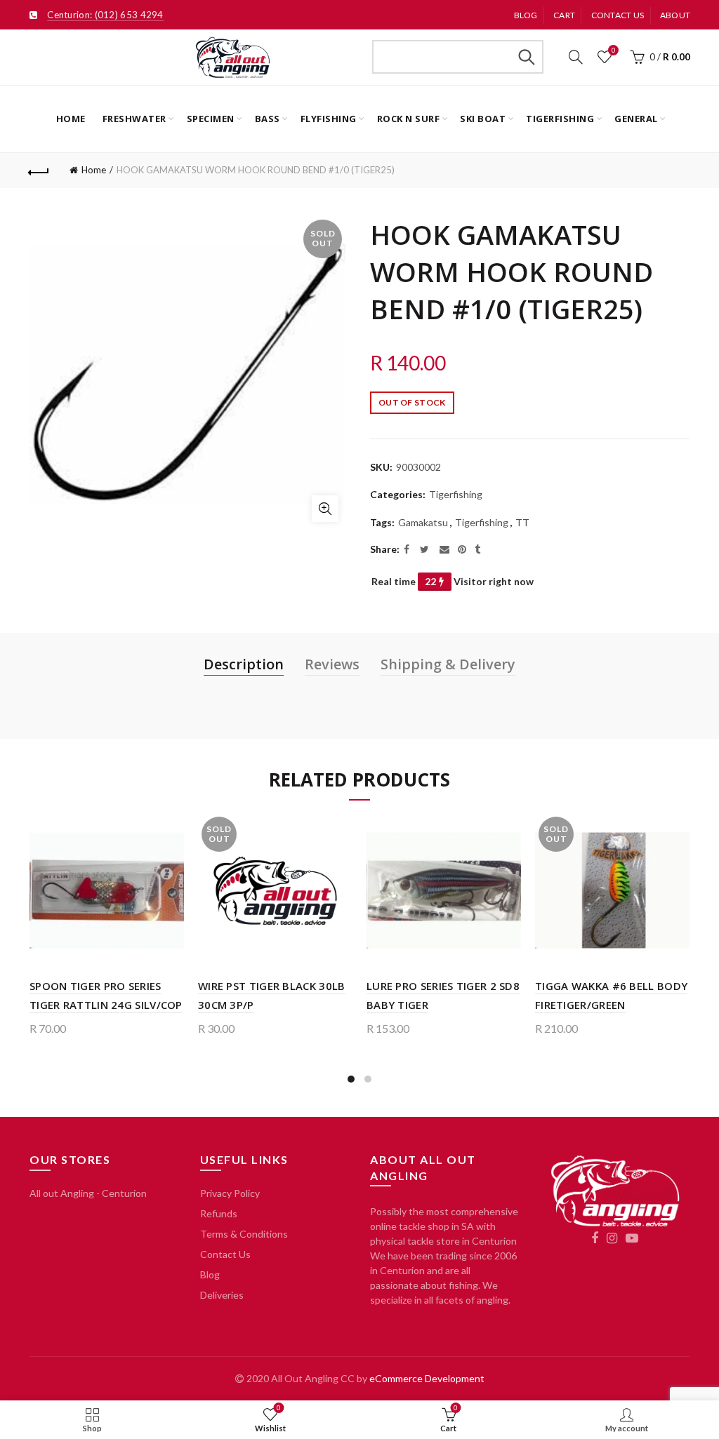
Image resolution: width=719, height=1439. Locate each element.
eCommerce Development (426, 1378)
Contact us (618, 15)
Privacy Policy (230, 1193)
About (675, 15)
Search (525, 56)
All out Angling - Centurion (88, 1193)
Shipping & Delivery (448, 664)
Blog (526, 15)
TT (522, 522)
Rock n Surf (408, 118)
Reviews (332, 664)
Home (71, 118)
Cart (564, 15)
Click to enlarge (325, 508)
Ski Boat (483, 118)
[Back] (39, 170)
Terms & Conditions (244, 1234)
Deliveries (222, 1295)
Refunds (218, 1213)
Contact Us (225, 1254)
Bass (267, 118)
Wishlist (613, 50)
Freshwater (134, 118)
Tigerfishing (560, 118)
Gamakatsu (423, 522)
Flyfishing (329, 118)
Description (244, 664)
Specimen (211, 118)
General (636, 118)
